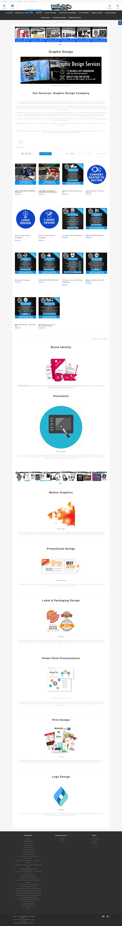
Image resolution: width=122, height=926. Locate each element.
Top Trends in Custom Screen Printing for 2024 (28, 899)
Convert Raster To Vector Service (95, 191)
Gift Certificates (95, 839)
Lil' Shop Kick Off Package (72, 235)
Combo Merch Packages (68, 12)
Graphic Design (110, 12)
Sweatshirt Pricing (28, 852)
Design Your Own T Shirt (24, 11)
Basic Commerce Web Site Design (95, 280)
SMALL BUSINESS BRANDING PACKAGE (25, 191)
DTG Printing (84, 12)
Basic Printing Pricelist (28, 849)
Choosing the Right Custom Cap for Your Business (28, 891)
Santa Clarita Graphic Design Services (28, 884)
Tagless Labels (96, 12)
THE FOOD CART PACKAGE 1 (49, 280)
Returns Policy (28, 858)
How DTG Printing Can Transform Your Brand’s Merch (28, 895)
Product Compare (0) (45, 153)
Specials (39, 11)
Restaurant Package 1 (23, 280)
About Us (28, 839)
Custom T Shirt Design (47, 235)
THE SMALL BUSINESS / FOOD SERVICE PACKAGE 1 (48, 191)
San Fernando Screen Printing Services (29, 886)
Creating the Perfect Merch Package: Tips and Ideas (28, 893)
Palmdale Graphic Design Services (28, 869)
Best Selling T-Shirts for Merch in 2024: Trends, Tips (28, 888)
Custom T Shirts (28, 873)
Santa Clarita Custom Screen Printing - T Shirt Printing (28, 871)
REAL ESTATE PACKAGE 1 (95, 235)
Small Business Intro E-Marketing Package (47, 325)
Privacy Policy (28, 843)
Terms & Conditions (28, 845)
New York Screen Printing (28, 906)
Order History (62, 841)
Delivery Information (28, 841)
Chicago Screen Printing (28, 901)
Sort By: (66, 153)
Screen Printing (50, 12)
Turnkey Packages (59, 17)
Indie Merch (45, 17)
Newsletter (95, 843)
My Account (61, 839)
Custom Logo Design (22, 235)
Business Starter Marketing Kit (72, 191)
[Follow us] (107, 916)
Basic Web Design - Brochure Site (25, 325)
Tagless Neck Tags (28, 847)
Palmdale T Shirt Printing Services (28, 878)
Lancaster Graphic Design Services (28, 875)
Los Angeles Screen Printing (28, 904)
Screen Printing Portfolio (28, 854)
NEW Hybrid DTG (75, 17)
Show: (98, 153)
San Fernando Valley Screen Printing (28, 897)
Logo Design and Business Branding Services (28, 856)
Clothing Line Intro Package (72, 280)
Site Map (28, 908)
